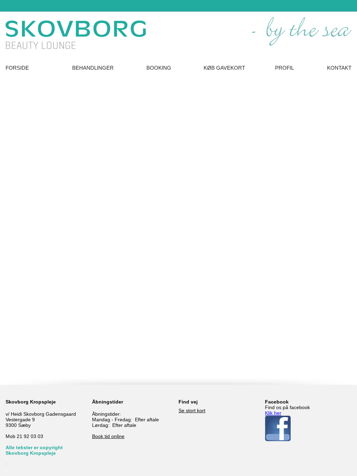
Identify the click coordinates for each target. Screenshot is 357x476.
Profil (284, 68)
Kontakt (339, 68)
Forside (17, 68)
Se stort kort (191, 410)
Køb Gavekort (224, 68)
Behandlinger (93, 68)
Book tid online (108, 436)
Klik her (273, 413)
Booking (158, 68)
